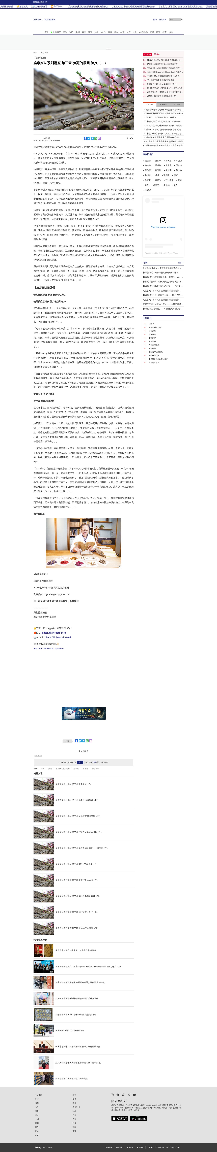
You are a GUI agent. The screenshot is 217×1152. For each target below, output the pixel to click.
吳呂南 (169, 165)
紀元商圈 (162, 20)
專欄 (110, 32)
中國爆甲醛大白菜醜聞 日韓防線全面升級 (163, 76)
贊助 (155, 20)
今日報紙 (38, 1095)
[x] (129, 1094)
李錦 (176, 175)
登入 (80, 762)
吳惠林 (148, 180)
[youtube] (134, 1094)
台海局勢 (152, 331)
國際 (90, 32)
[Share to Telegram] (92, 138)
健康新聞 (44, 53)
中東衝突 (152, 338)
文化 (135, 32)
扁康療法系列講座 (63, 769)
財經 (96, 32)
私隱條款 (140, 1147)
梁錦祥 (158, 165)
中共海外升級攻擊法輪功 (158, 359)
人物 (37, 1135)
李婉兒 (158, 180)
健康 (129, 32)
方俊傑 (179, 161)
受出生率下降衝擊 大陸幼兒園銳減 (160, 80)
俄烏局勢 (152, 342)
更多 (176, 185)
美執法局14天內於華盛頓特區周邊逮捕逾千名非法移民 (165, 68)
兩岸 (84, 32)
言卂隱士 (170, 180)
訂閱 (94, 762)
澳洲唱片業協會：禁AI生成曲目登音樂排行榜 (164, 88)
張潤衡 (167, 175)
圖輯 (74, 1127)
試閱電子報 (38, 20)
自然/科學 (143, 32)
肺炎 (42, 769)
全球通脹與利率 (155, 327)
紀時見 (151, 324)
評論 (116, 32)
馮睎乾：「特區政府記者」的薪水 (161, 117)
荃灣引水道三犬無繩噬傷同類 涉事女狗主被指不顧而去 (164, 129)
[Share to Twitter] (88, 138)
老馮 (180, 180)
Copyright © (152, 1147)
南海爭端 (152, 334)
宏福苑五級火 (154, 363)
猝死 (50, 769)
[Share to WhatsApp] (95, 138)
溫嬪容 (156, 185)
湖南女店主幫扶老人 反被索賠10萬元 (161, 84)
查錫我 (167, 185)
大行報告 (152, 349)
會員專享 (57, 32)
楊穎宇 (169, 170)
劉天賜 (169, 161)
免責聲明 (130, 1147)
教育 (164, 32)
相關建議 (109, 1147)
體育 (158, 32)
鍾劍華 (158, 161)
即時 (65, 32)
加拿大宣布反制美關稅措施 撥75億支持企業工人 (165, 92)
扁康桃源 (95, 769)
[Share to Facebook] (85, 138)
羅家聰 (179, 165)
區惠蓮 (148, 190)
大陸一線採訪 (154, 356)
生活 (122, 32)
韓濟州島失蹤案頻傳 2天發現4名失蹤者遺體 (164, 110)
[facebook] (118, 1094)
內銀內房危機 (154, 345)
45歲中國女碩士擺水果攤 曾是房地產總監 (164, 141)
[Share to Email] (99, 138)
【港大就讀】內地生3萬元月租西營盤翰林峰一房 (164, 133)
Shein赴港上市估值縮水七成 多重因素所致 (163, 60)
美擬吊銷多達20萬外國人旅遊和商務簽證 (164, 145)
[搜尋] (182, 19)
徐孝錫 (76, 769)
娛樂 (171, 32)
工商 (74, 1131)
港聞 (78, 32)
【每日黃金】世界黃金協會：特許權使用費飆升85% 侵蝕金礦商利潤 (164, 121)
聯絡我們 (119, 1147)
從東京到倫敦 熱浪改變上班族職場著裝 (162, 64)
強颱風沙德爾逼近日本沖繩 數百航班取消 (164, 113)
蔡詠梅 (179, 170)
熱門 (71, 32)
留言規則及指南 (38, 755)
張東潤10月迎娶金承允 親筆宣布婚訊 (162, 137)
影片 (37, 1099)
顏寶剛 (158, 170)
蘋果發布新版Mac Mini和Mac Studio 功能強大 (165, 72)
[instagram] (112, 1094)
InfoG (103, 32)
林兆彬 (148, 175)
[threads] (123, 1094)
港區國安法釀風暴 (156, 352)
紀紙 (152, 32)
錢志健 (148, 165)
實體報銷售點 (50, 20)
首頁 (46, 32)
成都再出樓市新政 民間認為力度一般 (161, 96)
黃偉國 (148, 170)
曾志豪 (148, 161)
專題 (37, 1127)
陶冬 (147, 185)
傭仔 (157, 175)
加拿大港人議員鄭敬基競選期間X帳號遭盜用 (165, 125)
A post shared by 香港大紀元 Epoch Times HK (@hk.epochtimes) (170, 253)
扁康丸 (85, 769)
